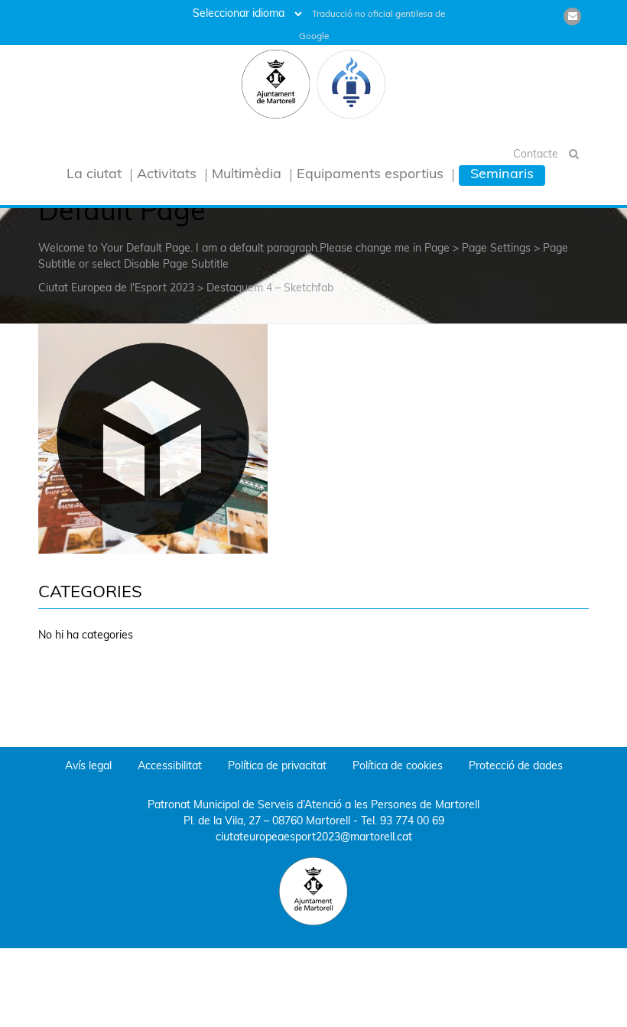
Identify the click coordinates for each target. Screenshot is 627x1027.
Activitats (167, 175)
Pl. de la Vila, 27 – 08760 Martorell (267, 821)
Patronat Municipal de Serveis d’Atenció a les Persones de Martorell (313, 805)
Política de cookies (397, 766)
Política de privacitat (277, 766)
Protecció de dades (516, 766)
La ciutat (94, 175)
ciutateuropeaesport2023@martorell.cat (314, 837)
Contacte (535, 155)
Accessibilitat (170, 766)
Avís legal (88, 766)
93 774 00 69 (412, 821)
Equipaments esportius (370, 175)
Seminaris (502, 175)
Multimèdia (246, 175)
